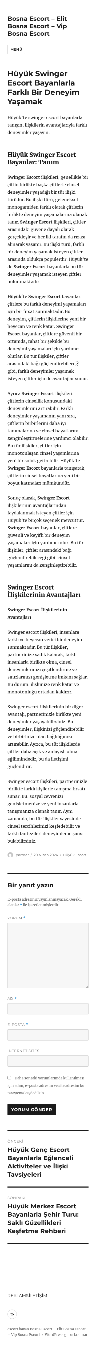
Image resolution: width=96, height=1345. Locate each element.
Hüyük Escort (74, 855)
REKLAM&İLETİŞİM (27, 1295)
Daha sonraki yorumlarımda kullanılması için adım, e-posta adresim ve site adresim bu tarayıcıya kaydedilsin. (45, 1085)
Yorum (16, 918)
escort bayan (18, 1329)
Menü (16, 49)
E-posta (17, 1024)
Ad (12, 998)
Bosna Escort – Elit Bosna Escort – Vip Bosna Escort (37, 26)
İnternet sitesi (24, 1051)
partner (22, 855)
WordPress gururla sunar (66, 1334)
